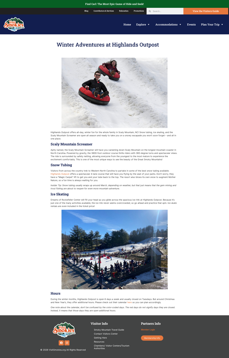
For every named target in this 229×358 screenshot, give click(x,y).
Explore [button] (141, 24)
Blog (86, 11)
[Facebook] (61, 342)
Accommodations (166, 24)
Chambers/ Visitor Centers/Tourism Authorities (111, 347)
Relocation (123, 11)
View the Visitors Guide (206, 11)
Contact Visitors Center (106, 333)
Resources (99, 341)
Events (191, 24)
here (129, 302)
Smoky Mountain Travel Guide (109, 329)
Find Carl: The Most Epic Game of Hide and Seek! (114, 4)
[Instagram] (66, 342)
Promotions (139, 11)
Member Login (148, 329)
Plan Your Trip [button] (210, 24)
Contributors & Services (104, 11)
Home (127, 24)
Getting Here (100, 337)
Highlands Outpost (60, 174)
